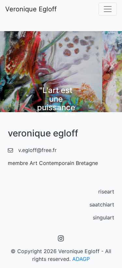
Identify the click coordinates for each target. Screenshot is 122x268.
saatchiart (101, 204)
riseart (106, 191)
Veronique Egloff (31, 9)
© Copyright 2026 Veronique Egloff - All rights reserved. (61, 255)
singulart (103, 217)
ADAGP (81, 259)
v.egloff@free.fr (37, 150)
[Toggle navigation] (108, 9)
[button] (9, 66)
